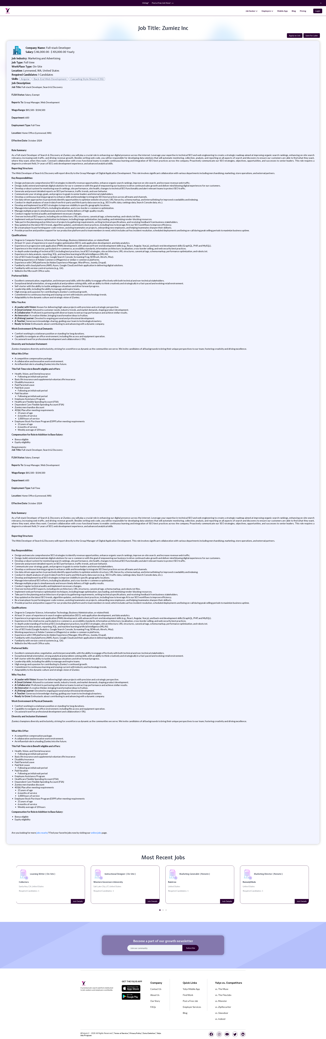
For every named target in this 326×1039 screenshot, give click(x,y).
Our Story (155, 1001)
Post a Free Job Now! (161, 3)
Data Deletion (149, 1033)
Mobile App (282, 11)
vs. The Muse (221, 989)
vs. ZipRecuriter (223, 1007)
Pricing (303, 11)
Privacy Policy (135, 1033)
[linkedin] (243, 1034)
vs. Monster (221, 1001)
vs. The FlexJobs (223, 995)
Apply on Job (294, 35)
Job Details (78, 901)
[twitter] (235, 1034)
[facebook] (211, 1034)
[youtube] (227, 1034)
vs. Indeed (220, 1018)
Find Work (188, 995)
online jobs (96, 832)
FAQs (153, 1007)
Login (317, 11)
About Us (154, 995)
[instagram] (219, 1034)
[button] (159, 910)
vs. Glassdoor (221, 1013)
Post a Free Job (190, 1001)
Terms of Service (121, 1033)
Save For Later (311, 35)
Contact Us (155, 989)
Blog (294, 11)
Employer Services (192, 1007)
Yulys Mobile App (191, 989)
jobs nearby (42, 832)
